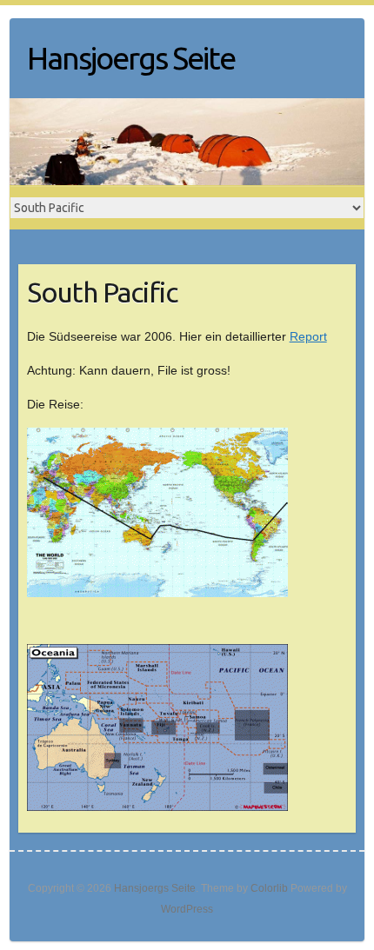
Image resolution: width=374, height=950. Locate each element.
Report (308, 336)
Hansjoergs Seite (131, 58)
